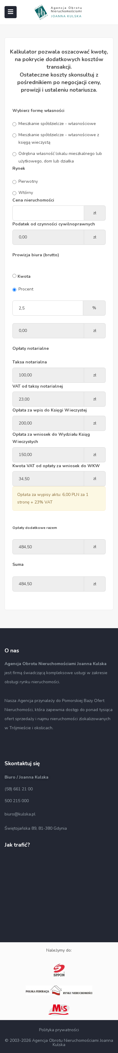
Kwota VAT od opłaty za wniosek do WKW (56, 466)
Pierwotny (28, 181)
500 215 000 (17, 801)
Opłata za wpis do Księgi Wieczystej (49, 410)
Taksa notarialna (29, 362)
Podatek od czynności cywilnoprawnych (53, 224)
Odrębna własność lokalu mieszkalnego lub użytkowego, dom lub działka (60, 157)
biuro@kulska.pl (20, 814)
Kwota (23, 276)
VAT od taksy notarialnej (37, 386)
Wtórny (25, 192)
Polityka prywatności (59, 1030)
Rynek (18, 168)
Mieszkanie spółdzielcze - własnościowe (57, 123)
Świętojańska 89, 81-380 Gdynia (36, 828)
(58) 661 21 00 (19, 789)
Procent (25, 289)
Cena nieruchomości (33, 200)
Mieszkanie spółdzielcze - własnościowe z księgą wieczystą (58, 138)
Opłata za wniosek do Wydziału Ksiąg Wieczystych (51, 438)
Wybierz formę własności (38, 110)
